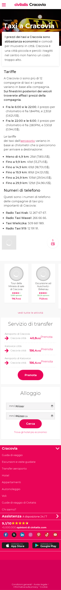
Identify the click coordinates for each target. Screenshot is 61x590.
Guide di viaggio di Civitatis (19, 502)
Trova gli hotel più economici (30, 432)
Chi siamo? (9, 509)
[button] (4, 4)
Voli (4, 495)
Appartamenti (11, 482)
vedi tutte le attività (30, 312)
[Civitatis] (30, 571)
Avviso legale (40, 584)
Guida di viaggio (12, 455)
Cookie (44, 587)
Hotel (5, 475)
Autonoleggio (11, 489)
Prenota (47, 337)
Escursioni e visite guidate (19, 461)
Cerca (30, 423)
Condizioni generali (22, 584)
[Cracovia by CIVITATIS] (22, 4)
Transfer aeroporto (14, 468)
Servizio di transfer (30, 324)
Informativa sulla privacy (25, 587)
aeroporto (27, 141)
